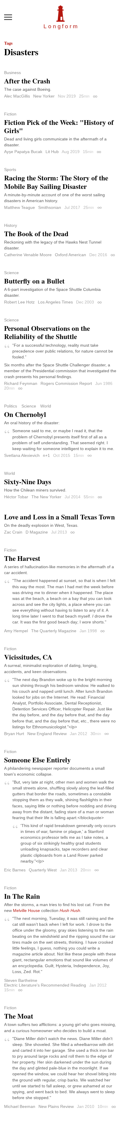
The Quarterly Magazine (53, 630)
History (10, 225)
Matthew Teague (19, 207)
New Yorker (44, 96)
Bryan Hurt (14, 733)
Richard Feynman (20, 383)
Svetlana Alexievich (22, 455)
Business (12, 73)
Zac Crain (13, 532)
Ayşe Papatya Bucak (23, 151)
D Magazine (37, 532)
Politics (10, 406)
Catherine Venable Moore (28, 254)
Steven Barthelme (20, 980)
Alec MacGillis (17, 96)
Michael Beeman (19, 1106)
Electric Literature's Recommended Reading (45, 985)
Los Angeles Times (55, 302)
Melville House (26, 910)
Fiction (10, 114)
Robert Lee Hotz (19, 302)
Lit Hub (52, 151)
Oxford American (70, 254)
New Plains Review (56, 1106)
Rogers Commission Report (66, 383)
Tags (8, 43)
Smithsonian (49, 207)
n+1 (46, 455)
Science (11, 273)
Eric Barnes (15, 870)
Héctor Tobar (16, 496)
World (45, 406)
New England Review (47, 733)
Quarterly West (43, 870)
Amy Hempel (16, 630)
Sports (10, 169)
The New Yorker (46, 496)
